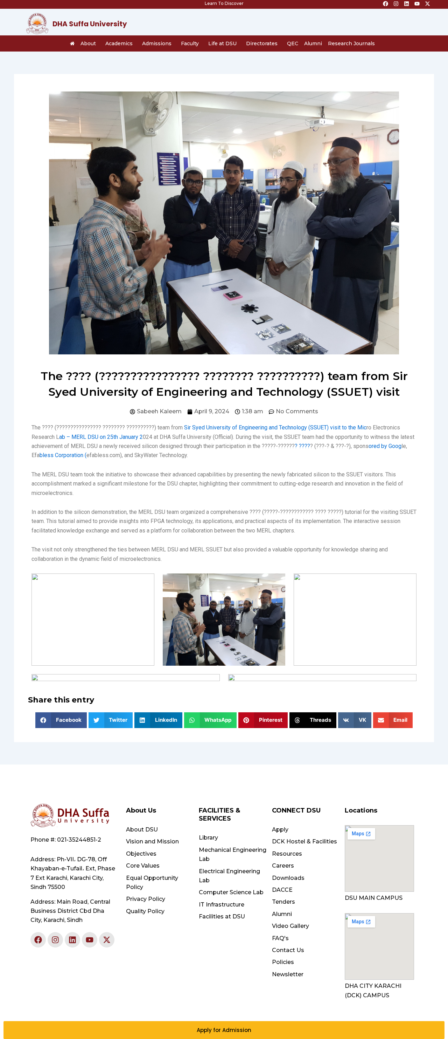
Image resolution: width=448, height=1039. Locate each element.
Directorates (262, 43)
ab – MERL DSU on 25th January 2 (101, 437)
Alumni (313, 43)
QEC (292, 43)
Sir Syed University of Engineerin (224, 427)
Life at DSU (222, 43)
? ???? (302, 446)
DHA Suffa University (89, 24)
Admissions (157, 43)
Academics (119, 43)
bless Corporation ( (63, 455)
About (88, 43)
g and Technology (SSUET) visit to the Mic (315, 427)
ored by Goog (385, 446)
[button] (61, 720)
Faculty (190, 43)
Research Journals (351, 43)
